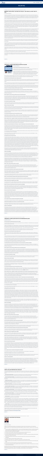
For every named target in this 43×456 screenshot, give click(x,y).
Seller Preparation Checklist (17, 410)
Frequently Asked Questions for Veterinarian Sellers (17, 218)
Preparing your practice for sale (12, 417)
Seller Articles (15, 368)
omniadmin (6, 368)
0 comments (24, 368)
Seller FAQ (18, 368)
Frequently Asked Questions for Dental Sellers (16, 64)
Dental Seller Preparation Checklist (13, 369)
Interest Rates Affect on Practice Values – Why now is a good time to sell (21, 12)
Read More (6, 364)
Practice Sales (12, 368)
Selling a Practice (21, 368)
